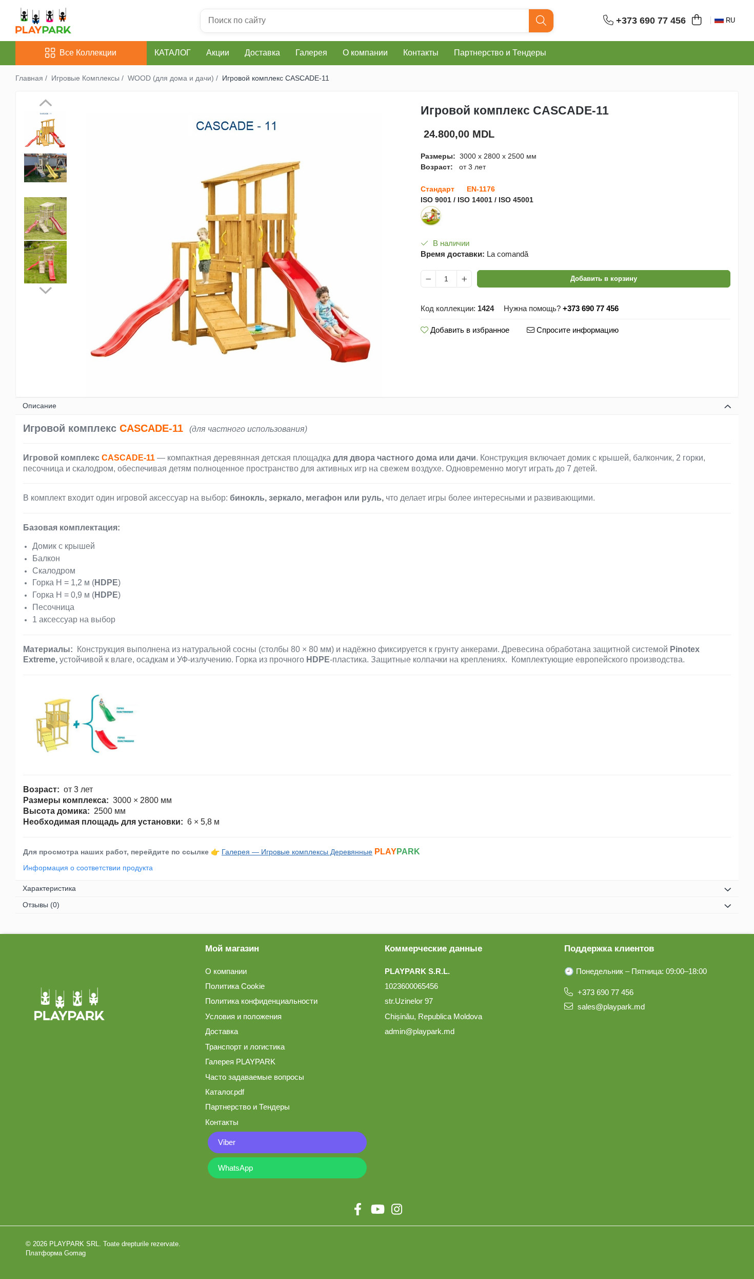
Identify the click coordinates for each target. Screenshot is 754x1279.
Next (45, 289)
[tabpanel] (233, 248)
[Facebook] (357, 1209)
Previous (45, 104)
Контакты (421, 52)
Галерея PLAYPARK (240, 1061)
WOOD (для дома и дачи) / (174, 78)
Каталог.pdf (224, 1091)
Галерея (311, 52)
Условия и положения (243, 1016)
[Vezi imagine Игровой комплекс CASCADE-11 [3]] (45, 262)
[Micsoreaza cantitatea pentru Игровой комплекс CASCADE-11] (428, 279)
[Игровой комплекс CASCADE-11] (233, 248)
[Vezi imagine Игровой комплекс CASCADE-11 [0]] (45, 131)
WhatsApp (235, 1167)
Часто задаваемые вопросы (254, 1077)
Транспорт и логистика (245, 1046)
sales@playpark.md (610, 1006)
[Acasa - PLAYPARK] (66, 20)
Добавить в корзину (603, 278)
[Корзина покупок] (696, 20)
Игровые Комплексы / (88, 78)
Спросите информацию (576, 330)
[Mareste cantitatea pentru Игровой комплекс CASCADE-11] (464, 279)
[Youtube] (377, 1209)
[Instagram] (396, 1209)
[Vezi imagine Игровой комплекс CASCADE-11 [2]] (45, 218)
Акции (217, 52)
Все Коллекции (87, 52)
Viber (226, 1142)
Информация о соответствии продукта (88, 868)
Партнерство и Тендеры (500, 52)
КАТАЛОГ (172, 52)
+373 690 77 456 (604, 992)
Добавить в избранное (468, 330)
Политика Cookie (235, 986)
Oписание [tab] (39, 406)
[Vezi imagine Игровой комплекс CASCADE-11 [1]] (45, 168)
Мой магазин (232, 948)
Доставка (262, 52)
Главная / (32, 78)
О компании (365, 52)
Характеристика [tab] (49, 888)
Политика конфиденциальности (261, 1001)
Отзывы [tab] (41, 905)
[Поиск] (541, 20)
